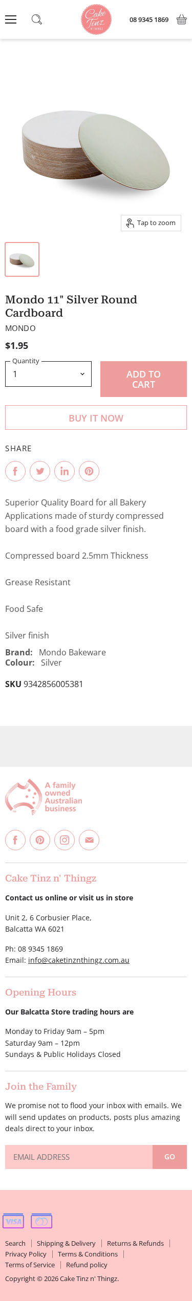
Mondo (20, 328)
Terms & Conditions (88, 1254)
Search (15, 1243)
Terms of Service (30, 1264)
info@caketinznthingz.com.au (79, 960)
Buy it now (96, 418)
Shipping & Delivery (66, 1243)
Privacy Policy (26, 1254)
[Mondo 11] (22, 259)
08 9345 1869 (149, 20)
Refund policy (87, 1264)
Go (169, 1156)
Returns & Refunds (135, 1243)
